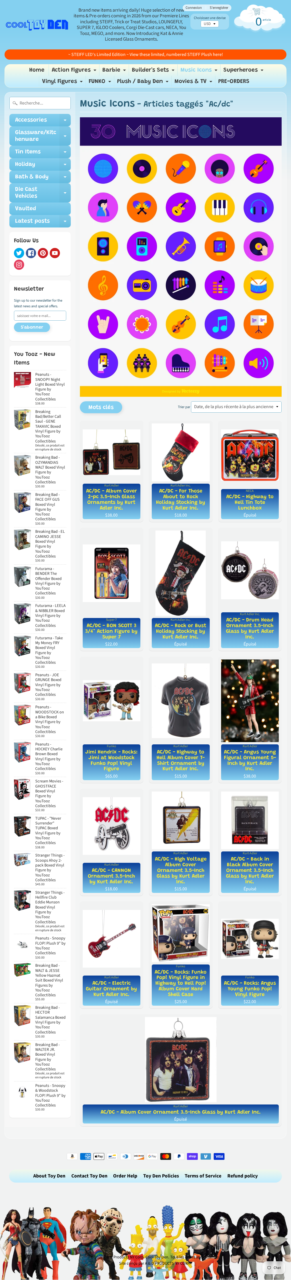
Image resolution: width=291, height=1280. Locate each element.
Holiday (43, 166)
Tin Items (43, 153)
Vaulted (25, 209)
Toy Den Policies (161, 1175)
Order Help (125, 1175)
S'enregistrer (219, 8)
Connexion (194, 8)
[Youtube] (55, 253)
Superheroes (244, 71)
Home (36, 70)
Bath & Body (43, 178)
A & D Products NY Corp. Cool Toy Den (135, 1257)
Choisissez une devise (210, 18)
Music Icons (199, 71)
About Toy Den (49, 1175)
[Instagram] (19, 265)
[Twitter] (19, 253)
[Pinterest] (43, 253)
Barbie (114, 71)
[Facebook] (31, 253)
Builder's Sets (154, 71)
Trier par (184, 407)
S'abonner (32, 327)
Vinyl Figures (63, 83)
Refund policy (242, 1175)
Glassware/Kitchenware (43, 136)
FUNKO (101, 83)
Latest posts (43, 222)
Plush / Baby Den (143, 83)
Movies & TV (194, 83)
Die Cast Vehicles (43, 193)
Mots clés (101, 407)
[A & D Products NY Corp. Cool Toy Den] (37, 24)
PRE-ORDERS (234, 81)
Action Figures (75, 71)
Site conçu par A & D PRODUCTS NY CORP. (154, 1263)
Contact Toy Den (89, 1175)
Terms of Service (203, 1175)
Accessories (43, 121)
